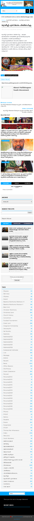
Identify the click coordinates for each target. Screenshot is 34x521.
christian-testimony (10, 310)
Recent (6, 223)
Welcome (6, 435)
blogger (6, 183)
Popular (17, 223)
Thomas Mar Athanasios (11, 430)
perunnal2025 (5, 162)
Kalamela (6, 334)
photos (5, 411)
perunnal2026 (5, 118)
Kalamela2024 (8, 342)
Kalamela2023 (8, 339)
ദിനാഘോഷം (7, 465)
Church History (8, 315)
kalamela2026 (8, 347)
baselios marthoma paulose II (13, 304)
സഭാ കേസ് (6, 486)
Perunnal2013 (7, 379)
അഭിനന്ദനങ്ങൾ (8, 441)
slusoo (5, 422)
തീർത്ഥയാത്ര (7, 462)
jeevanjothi (7, 328)
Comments (28, 223)
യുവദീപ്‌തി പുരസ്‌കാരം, (16, 29)
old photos (7, 368)
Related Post (5, 115)
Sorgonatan (7, 425)
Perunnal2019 (7, 390)
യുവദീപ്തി (6, 476)
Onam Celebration (9, 371)
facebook (28, 183)
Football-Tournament (10, 320)
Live (4, 352)
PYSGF (5, 414)
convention (7, 318)
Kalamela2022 (8, 336)
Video (5, 433)
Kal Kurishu (7, 331)
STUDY (5, 427)
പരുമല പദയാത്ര (8, 468)
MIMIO (5, 358)
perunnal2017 (7, 387)
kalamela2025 (8, 344)
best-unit (6, 307)
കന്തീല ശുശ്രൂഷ (8, 454)
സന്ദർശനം (6, 484)
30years (6, 291)
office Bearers (8, 366)
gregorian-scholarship (10, 326)
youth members (8, 438)
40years (6, 296)
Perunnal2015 (7, 382)
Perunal (6, 374)
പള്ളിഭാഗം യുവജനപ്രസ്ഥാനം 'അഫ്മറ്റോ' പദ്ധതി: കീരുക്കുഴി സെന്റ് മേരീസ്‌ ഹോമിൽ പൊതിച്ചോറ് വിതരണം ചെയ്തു (19, 247)
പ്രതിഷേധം (6, 470)
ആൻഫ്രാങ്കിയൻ (8, 449)
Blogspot (17, 519)
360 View (6, 294)
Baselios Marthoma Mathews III (14, 302)
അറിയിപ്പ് (6, 444)
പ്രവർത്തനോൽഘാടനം (10, 473)
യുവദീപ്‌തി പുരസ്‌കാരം (12, 20)
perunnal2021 (7, 395)
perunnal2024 (8, 403)
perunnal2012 (7, 377)
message (6, 355)
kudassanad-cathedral (10, 350)
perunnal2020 (8, 393)
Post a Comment (7, 189)
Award (5, 299)
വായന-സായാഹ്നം (8, 481)
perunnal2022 (8, 398)
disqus (17, 183)
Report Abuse (6, 218)
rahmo (5, 417)
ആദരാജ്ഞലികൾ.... (9, 446)
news (5, 363)
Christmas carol (8, 312)
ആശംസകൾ (7, 452)
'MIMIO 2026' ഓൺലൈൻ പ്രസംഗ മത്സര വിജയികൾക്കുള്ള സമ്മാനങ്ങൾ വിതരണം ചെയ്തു (20, 229)
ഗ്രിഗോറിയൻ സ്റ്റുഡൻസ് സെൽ (12, 460)
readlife (6, 419)
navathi (6, 360)
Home (3, 20)
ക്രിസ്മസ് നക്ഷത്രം (9, 457)
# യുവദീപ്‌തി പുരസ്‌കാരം (11, 75)
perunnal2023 (8, 401)
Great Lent (7, 323)
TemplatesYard (17, 516)
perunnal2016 (7, 385)
